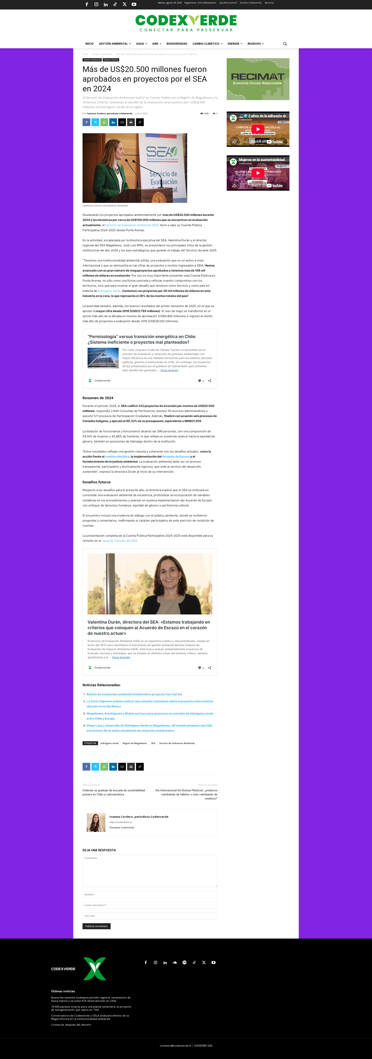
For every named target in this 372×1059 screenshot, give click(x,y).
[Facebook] (87, 5)
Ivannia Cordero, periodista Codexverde (109, 113)
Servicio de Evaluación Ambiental (177, 743)
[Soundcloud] (175, 963)
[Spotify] (184, 963)
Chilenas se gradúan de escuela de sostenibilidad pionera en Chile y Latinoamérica (114, 792)
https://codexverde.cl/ (120, 822)
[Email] (122, 122)
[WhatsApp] (104, 122)
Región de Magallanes (135, 743)
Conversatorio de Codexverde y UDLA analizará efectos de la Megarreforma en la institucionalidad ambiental (90, 1017)
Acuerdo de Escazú (176, 456)
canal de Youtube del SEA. (120, 540)
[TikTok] (115, 5)
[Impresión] (131, 122)
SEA (153, 743)
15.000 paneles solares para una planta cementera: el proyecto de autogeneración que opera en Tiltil (91, 1008)
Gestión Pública (111, 59)
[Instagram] (96, 5)
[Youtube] (134, 5)
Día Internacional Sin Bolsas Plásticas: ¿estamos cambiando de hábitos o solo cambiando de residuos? (186, 794)
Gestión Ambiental (102, 54)
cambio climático (117, 456)
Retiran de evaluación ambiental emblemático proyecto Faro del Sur (135, 694)
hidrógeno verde (109, 291)
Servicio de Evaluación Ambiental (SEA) (132, 225)
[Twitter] (124, 5)
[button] (284, 43)
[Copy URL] (140, 122)
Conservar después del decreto (71, 1024)
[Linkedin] (105, 5)
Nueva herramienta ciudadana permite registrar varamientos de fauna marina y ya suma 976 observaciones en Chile (91, 999)
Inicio (85, 54)
